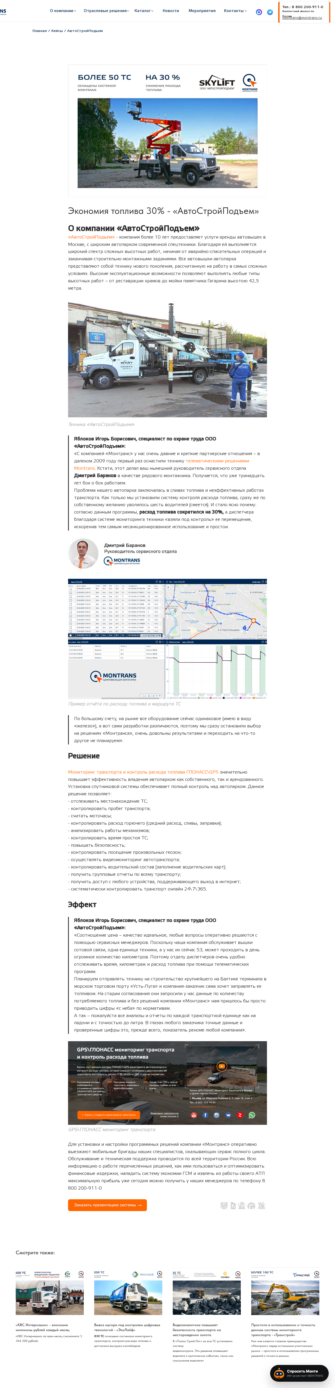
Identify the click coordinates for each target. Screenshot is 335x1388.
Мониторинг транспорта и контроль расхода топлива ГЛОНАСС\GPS (143, 772)
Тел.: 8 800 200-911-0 (302, 7)
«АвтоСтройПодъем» (91, 237)
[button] (105, 11)
